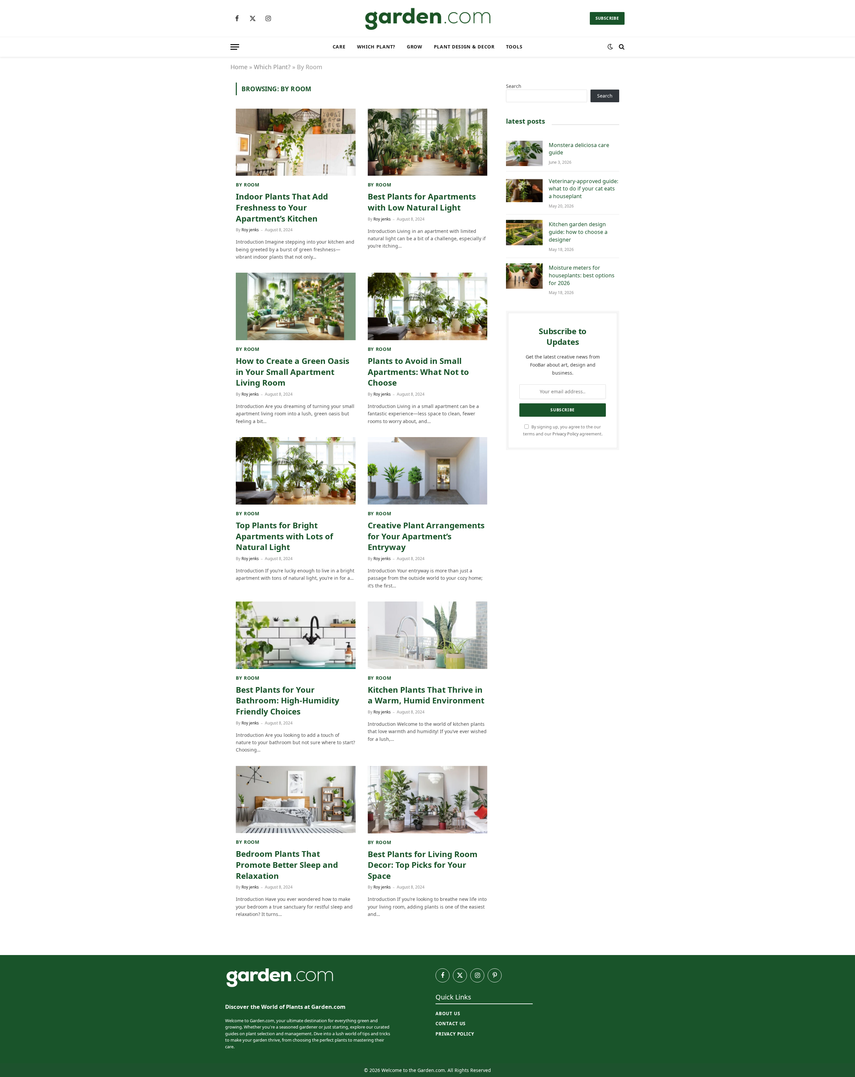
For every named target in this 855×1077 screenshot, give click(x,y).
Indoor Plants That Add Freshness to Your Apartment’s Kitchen (282, 207)
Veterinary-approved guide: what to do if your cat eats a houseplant (583, 188)
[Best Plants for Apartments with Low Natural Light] (428, 142)
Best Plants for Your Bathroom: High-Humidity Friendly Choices (287, 700)
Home (238, 67)
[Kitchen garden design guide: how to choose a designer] (524, 232)
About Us (448, 1014)
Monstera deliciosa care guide (579, 148)
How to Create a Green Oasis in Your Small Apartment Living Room (292, 372)
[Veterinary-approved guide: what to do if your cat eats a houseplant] (524, 189)
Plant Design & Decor (464, 46)
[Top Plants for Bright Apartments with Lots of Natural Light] (296, 471)
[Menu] (234, 46)
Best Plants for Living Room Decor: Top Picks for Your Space (423, 865)
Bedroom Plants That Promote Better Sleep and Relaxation (287, 864)
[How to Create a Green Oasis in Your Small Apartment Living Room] (296, 306)
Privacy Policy (565, 434)
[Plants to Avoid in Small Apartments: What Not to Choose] (428, 306)
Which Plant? (376, 46)
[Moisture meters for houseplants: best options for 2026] (524, 276)
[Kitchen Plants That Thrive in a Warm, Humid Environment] (428, 635)
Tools (514, 46)
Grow (414, 46)
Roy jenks (250, 230)
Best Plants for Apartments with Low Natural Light (422, 202)
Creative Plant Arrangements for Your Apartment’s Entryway (426, 536)
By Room (248, 184)
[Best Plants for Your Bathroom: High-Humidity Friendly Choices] (296, 635)
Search (513, 86)
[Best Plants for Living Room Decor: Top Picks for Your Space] (428, 799)
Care (339, 46)
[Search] (621, 46)
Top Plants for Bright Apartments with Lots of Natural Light (284, 536)
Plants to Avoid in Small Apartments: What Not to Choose (418, 372)
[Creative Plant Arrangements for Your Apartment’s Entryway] (428, 471)
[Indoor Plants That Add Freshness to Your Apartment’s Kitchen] (296, 142)
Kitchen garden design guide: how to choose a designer (578, 232)
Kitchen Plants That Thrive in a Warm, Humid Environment (426, 695)
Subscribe (607, 18)
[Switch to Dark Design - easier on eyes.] (610, 47)
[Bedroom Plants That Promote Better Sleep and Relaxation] (296, 799)
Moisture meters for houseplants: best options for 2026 (582, 275)
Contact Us (451, 1024)
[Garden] (427, 18)
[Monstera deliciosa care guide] (524, 153)
